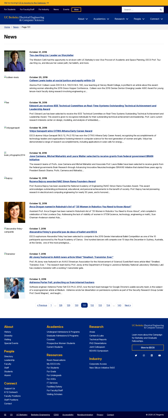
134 (108, 305)
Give (76, 9)
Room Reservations (56, 360)
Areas (92, 331)
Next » (129, 305)
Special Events (11, 343)
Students (8, 371)
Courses (51, 339)
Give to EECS (148, 347)
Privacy (100, 415)
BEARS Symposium (98, 350)
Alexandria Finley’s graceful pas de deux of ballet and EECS (63, 231)
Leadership (9, 360)
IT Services (52, 382)
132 (92, 305)
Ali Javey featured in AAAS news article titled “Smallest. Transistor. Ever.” (71, 257)
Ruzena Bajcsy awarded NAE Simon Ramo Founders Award (62, 181)
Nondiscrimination (85, 415)
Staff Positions (11, 399)
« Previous (43, 305)
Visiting (7, 339)
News (56, 9)
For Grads (51, 371)
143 (119, 305)
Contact (8, 403)
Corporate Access (98, 364)
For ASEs (51, 379)
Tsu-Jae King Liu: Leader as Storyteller (51, 55)
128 (60, 305)
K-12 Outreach (11, 392)
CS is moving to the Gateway (32, 3)
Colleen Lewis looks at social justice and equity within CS (62, 80)
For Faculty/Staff (27, 9)
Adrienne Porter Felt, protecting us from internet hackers (61, 282)
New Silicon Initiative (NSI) (102, 367)
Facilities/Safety (54, 386)
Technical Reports (98, 339)
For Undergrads (54, 375)
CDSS (56, 415)
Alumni (7, 375)
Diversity (8, 335)
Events (66, 9)
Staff (6, 367)
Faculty (7, 364)
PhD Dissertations (97, 343)
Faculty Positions (12, 396)
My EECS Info (53, 364)
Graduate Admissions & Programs (62, 335)
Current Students (55, 347)
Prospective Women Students (61, 343)
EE (5, 415)
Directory (8, 356)
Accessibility (68, 415)
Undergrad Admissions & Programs (63, 331)
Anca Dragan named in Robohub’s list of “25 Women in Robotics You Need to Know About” (80, 206)
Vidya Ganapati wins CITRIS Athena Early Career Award (60, 131)
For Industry (44, 9)
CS (11, 415)
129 (68, 305)
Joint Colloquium (97, 347)
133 (100, 305)
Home (7, 27)
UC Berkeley (21, 415)
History (7, 331)
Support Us (9, 388)
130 (76, 305)
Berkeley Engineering (40, 415)
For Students (9, 9)
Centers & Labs (96, 335)
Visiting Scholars (54, 394)
